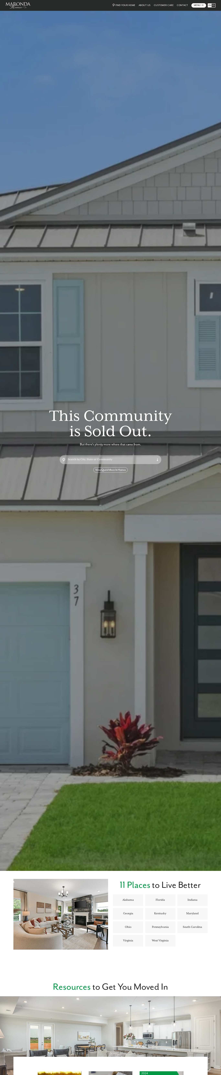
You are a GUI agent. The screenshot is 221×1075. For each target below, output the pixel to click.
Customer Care (164, 5)
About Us (145, 5)
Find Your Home (125, 5)
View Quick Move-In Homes (110, 470)
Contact (182, 5)
